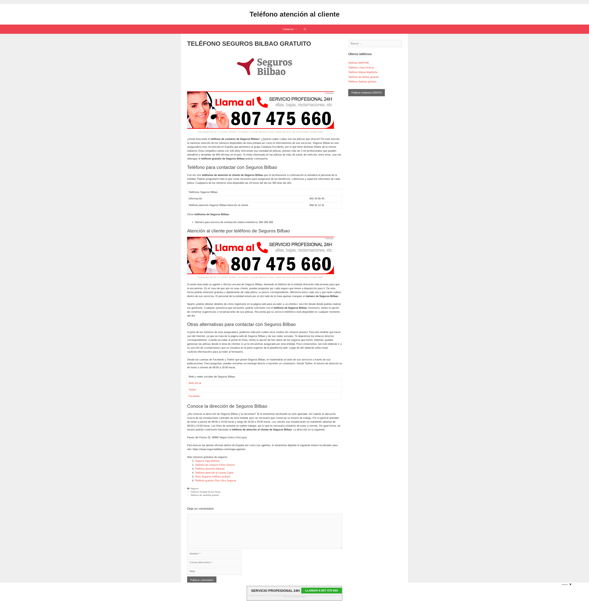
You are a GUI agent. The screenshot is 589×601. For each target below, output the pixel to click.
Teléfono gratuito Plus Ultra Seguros (215, 480)
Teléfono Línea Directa (361, 67)
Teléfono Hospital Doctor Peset (205, 492)
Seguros (195, 488)
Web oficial (195, 383)
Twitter (192, 389)
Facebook (194, 396)
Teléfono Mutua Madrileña (362, 72)
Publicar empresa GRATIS (366, 92)
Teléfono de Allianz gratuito (363, 77)
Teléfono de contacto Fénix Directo (215, 464)
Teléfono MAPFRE (358, 62)
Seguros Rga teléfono (207, 460)
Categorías (288, 29)
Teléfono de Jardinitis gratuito (205, 495)
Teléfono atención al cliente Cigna (214, 472)
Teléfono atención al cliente (295, 14)
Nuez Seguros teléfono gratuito (212, 476)
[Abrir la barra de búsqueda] (304, 29)
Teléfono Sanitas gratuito (362, 81)
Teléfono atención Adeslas (210, 468)
